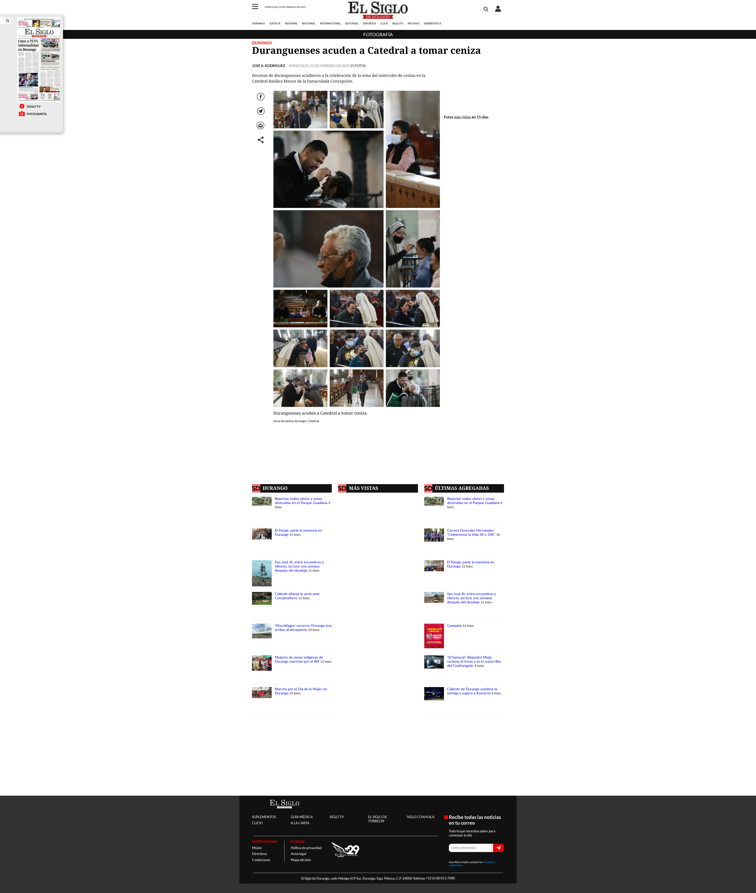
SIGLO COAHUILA (421, 817)
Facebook (261, 99)
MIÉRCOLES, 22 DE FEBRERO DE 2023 (319, 66)
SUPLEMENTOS (264, 817)
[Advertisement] (474, 84)
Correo (261, 128)
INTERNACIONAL (330, 23)
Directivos (259, 854)
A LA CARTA (300, 823)
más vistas (462, 117)
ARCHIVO (413, 23)
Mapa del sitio (301, 860)
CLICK (384, 23)
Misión (257, 848)
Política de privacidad (306, 848)
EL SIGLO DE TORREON (377, 819)
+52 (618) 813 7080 (440, 878)
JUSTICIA (274, 23)
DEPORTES (369, 23)
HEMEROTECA (432, 23)
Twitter (261, 113)
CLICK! (257, 823)
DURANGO (258, 23)
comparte (261, 142)
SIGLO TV (34, 106)
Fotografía (378, 34)
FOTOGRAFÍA (37, 114)
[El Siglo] (284, 812)
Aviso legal (298, 854)
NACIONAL (308, 23)
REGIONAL (291, 23)
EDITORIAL (352, 23)
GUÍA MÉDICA (302, 817)
